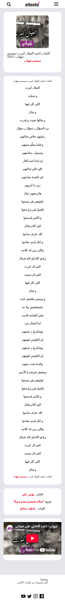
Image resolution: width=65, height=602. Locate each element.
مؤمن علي (28, 494)
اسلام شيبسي (35, 501)
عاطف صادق (28, 508)
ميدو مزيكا (20, 501)
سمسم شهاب (32, 60)
